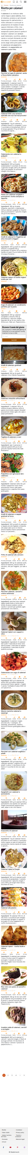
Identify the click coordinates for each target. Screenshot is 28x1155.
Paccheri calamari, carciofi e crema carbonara (11, 592)
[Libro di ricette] (13, 2)
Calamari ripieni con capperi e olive (12, 633)
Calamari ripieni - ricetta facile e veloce (13, 947)
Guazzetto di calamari (9, 831)
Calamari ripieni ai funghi (10, 869)
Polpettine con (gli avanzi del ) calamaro (12, 475)
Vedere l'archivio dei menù (6, 1136)
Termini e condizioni (18, 1136)
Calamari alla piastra (8, 908)
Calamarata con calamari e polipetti (11, 155)
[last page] (24, 1075)
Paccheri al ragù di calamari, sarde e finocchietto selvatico (14, 74)
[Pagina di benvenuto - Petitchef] (2, 5)
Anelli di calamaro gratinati (11, 365)
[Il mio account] (17, 2)
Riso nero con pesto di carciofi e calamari (13, 988)
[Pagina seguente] (20, 1075)
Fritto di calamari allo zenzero (12, 555)
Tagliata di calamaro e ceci (11, 437)
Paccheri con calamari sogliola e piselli (13, 752)
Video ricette (5, 1132)
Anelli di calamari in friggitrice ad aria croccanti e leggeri (13, 238)
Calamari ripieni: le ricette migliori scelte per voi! (13, 278)
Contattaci (19, 1130)
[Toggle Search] (21, 2)
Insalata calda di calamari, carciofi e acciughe (14, 1028)
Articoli (4, 1142)
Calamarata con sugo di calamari (13, 672)
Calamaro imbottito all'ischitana (13, 398)
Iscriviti (14, 340)
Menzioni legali (20, 1139)
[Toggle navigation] (25, 2)
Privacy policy (20, 1132)
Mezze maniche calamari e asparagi (11, 712)
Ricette (4, 1130)
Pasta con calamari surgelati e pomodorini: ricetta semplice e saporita (12, 196)
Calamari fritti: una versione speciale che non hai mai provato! (13, 114)
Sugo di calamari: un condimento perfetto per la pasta (13, 306)
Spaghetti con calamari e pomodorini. (10, 793)
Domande (4, 1139)
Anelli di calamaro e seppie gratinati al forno (11, 515)
